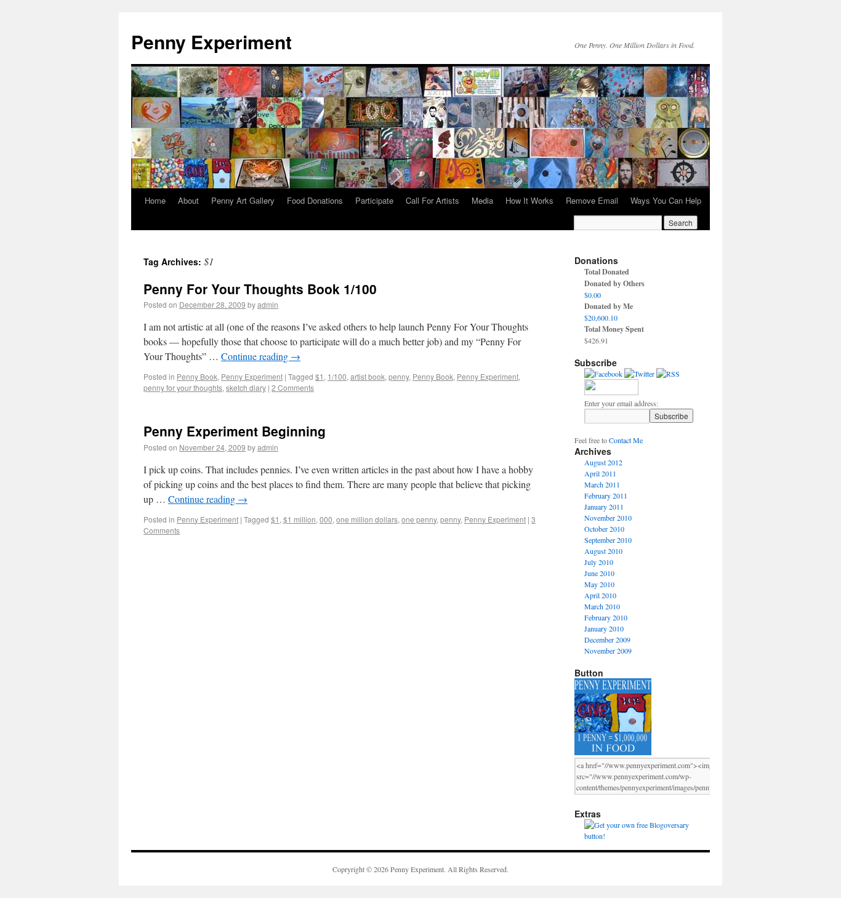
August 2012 (603, 462)
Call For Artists (432, 200)
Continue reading (260, 356)
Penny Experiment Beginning (234, 431)
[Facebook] (603, 374)
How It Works (529, 200)
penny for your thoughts (182, 387)
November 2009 (608, 650)
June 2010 (599, 573)
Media (482, 200)
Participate (374, 200)
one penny (419, 519)
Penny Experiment (211, 41)
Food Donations (315, 200)
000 (326, 519)
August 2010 (603, 551)
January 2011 (604, 506)
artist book (367, 376)
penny (398, 376)
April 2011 (600, 473)
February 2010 (605, 617)
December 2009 (607, 639)
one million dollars (367, 519)
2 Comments (293, 387)
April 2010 (600, 595)
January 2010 (604, 628)
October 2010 (604, 529)
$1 (319, 376)
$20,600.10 (601, 318)
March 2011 (602, 484)
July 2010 (598, 562)
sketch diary (246, 387)
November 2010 (608, 518)
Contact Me (626, 440)
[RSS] (668, 374)
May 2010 (599, 584)
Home (155, 200)
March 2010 (602, 606)
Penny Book (197, 376)
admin (267, 304)
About (188, 200)
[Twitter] (639, 374)
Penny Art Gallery (243, 200)
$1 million (299, 519)
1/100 (337, 376)
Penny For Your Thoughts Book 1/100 (260, 288)
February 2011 (605, 495)
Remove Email (592, 200)
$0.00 (592, 295)
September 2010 (608, 540)
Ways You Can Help (665, 200)
